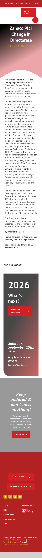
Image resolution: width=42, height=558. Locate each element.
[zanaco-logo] (11, 14)
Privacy (30, 540)
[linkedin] (20, 497)
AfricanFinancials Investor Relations (16, 544)
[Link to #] (35, 20)
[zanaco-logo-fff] (21, 459)
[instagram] (15, 497)
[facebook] (5, 497)
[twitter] (10, 497)
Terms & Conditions (11, 542)
